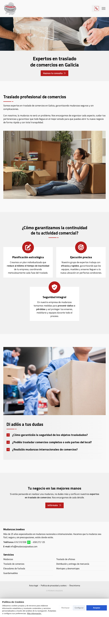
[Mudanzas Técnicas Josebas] (10, 8)
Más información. (34, 613)
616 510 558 (20, 542)
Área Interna (74, 585)
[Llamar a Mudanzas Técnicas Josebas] (97, 8)
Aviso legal (33, 585)
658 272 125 (39, 542)
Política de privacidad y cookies (54, 585)
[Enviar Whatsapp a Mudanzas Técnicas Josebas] (28, 542)
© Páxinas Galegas (54, 591)
